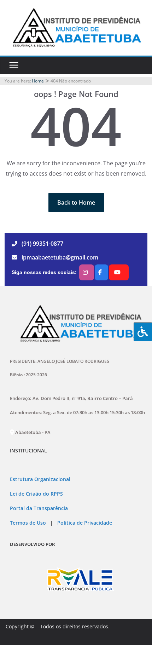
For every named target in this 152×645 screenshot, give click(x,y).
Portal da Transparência (39, 508)
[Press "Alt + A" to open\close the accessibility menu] (143, 331)
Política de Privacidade (84, 523)
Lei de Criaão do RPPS (36, 494)
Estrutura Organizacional (40, 479)
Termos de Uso (28, 523)
